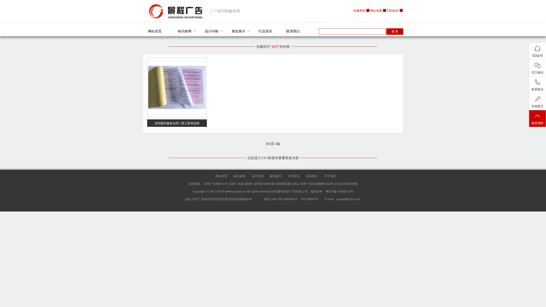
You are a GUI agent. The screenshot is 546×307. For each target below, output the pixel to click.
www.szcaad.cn (235, 191)
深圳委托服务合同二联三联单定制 (177, 123)
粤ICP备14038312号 (339, 191)
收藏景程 (359, 10)
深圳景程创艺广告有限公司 (175, 11)
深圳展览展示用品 (287, 183)
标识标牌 (185, 31)
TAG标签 (393, 10)
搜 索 (395, 31)
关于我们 (330, 176)
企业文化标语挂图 (346, 183)
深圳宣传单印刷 (264, 183)
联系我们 (293, 31)
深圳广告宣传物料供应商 (316, 183)
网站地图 (376, 10)
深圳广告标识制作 (241, 183)
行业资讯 (265, 31)
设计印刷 (211, 31)
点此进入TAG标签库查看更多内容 (273, 158)
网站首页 (155, 31)
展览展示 (238, 31)
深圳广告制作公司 (216, 183)
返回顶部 (537, 123)
